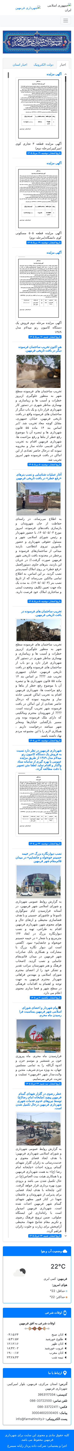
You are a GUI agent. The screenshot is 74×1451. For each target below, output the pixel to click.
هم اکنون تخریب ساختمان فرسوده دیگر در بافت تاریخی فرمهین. (39, 348)
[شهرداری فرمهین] (27, 7)
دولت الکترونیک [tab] (43, 64)
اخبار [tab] (63, 64)
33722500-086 (41, 1400)
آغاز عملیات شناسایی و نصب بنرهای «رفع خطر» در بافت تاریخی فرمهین (38, 476)
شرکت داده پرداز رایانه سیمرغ (26, 1446)
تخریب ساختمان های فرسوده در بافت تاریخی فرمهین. (41, 613)
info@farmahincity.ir (30, 1419)
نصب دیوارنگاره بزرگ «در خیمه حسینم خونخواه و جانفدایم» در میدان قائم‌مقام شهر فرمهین (38, 857)
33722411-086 (47, 1407)
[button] (66, 42)
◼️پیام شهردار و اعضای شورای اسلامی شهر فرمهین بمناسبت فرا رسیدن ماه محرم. (40, 1011)
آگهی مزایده (54, 74)
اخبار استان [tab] (20, 64)
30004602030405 (45, 1413)
